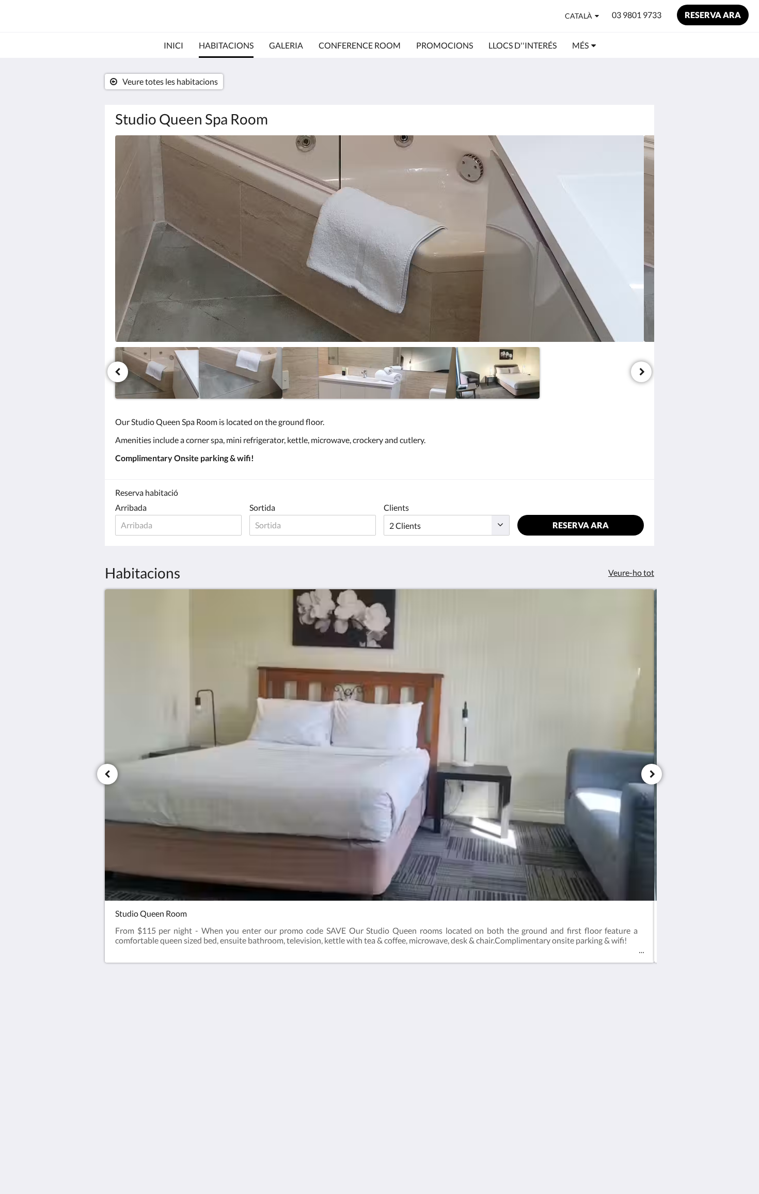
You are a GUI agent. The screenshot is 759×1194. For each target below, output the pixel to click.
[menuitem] (173, 45)
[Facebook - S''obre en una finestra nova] (605, 1024)
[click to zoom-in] (379, 238)
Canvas (631, 1097)
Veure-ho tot (631, 572)
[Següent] (641, 372)
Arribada (131, 507)
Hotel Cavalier (59, 15)
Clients (396, 507)
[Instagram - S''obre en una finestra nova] (633, 1024)
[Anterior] (117, 372)
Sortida (262, 507)
